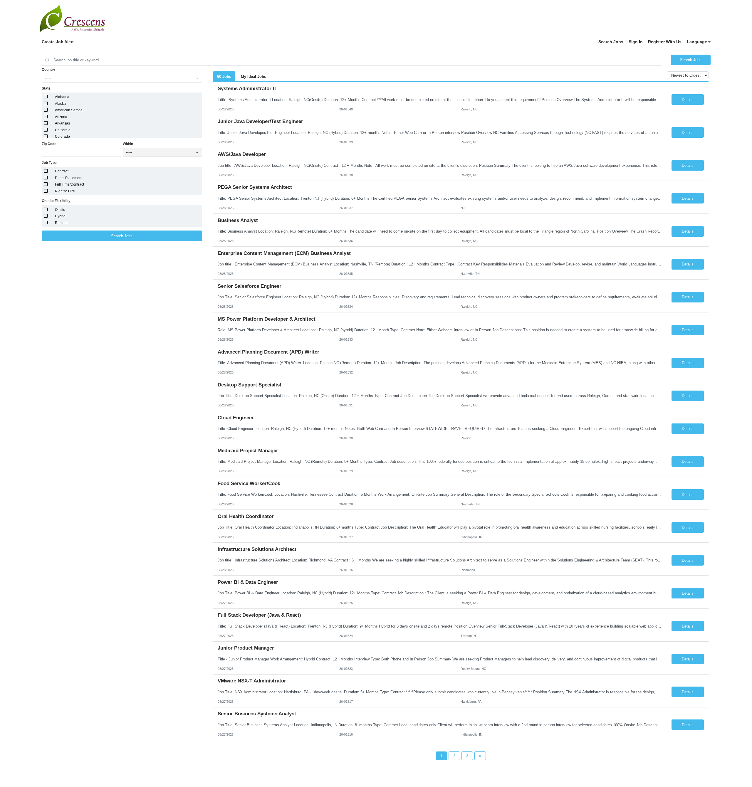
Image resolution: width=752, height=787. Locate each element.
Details (688, 99)
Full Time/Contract (69, 184)
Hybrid (60, 216)
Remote (61, 223)
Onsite (60, 210)
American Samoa (69, 110)
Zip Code (49, 144)
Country (48, 70)
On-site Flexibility (56, 201)
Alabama (62, 97)
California (62, 130)
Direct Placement (68, 178)
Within (128, 144)
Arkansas (62, 123)
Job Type (49, 163)
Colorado (62, 136)
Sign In (636, 41)
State (46, 88)
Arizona (61, 117)
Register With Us (665, 41)
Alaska (60, 104)
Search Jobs (610, 41)
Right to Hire (65, 191)
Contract (61, 171)
